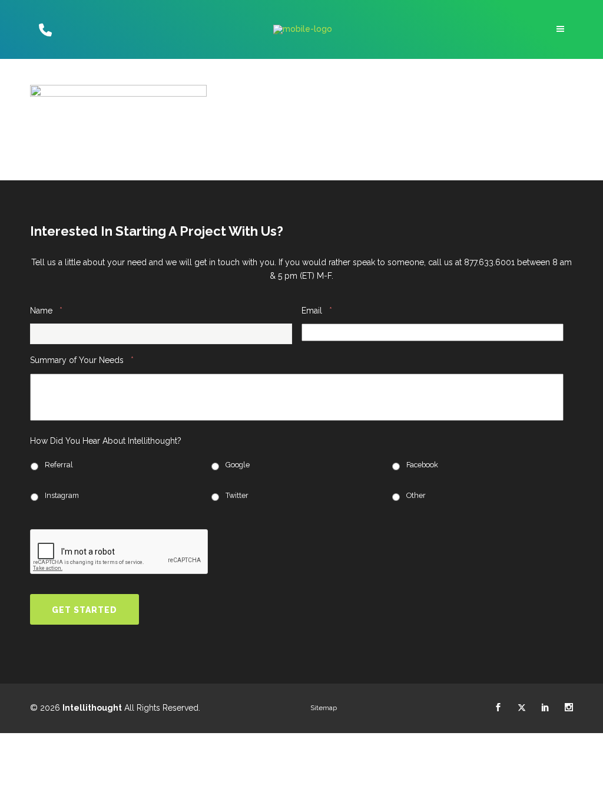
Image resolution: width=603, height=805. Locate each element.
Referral (59, 464)
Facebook (422, 464)
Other (416, 495)
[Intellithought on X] (522, 707)
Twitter (237, 495)
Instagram (62, 495)
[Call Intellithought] (44, 29)
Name (46, 310)
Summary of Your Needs (82, 360)
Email (317, 310)
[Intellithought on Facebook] (498, 707)
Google (238, 464)
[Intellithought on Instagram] (569, 707)
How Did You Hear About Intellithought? (105, 441)
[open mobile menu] (562, 29)
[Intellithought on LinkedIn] (545, 707)
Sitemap (323, 708)
